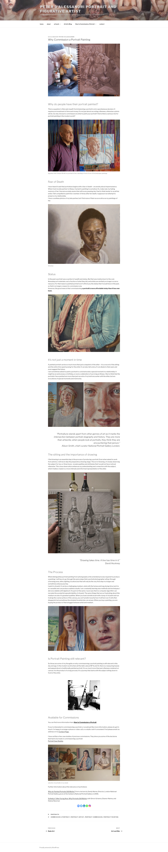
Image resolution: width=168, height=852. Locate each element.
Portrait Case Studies (55, 741)
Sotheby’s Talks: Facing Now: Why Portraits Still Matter (67, 798)
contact (101, 24)
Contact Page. (64, 732)
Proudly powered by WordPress (49, 847)
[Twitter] (81, 806)
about (49, 24)
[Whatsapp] (87, 806)
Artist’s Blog (68, 24)
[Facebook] (78, 806)
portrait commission (94, 817)
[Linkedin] (84, 806)
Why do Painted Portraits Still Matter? (61, 791)
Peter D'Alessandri (67, 37)
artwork (56, 24)
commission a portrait (60, 817)
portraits (55, 814)
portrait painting (111, 817)
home (41, 24)
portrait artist (77, 817)
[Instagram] (89, 806)
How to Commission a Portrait (85, 24)
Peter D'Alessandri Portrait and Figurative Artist (78, 9)
